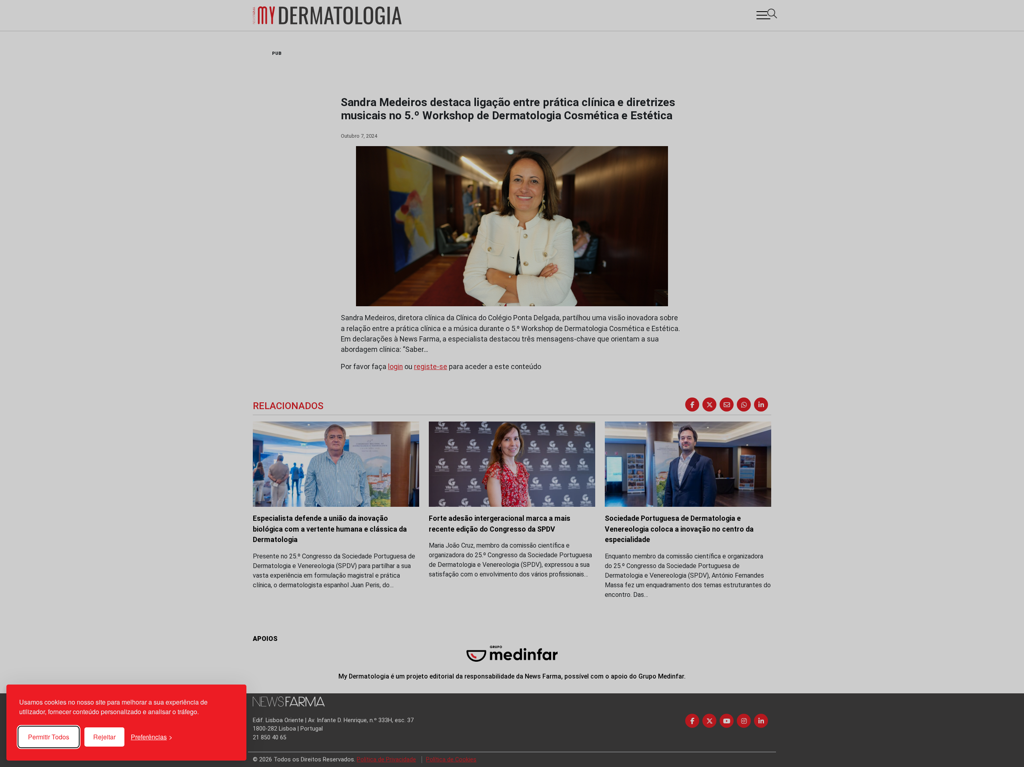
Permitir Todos (48, 736)
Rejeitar (104, 736)
